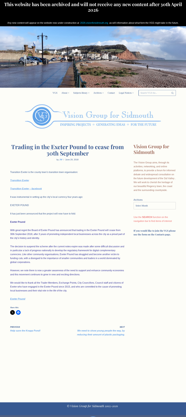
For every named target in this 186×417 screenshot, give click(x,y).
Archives (138, 200)
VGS (55, 93)
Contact (111, 93)
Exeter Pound (17, 299)
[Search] (172, 93)
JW (60, 159)
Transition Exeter (19, 180)
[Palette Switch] (152, 116)
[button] (68, 93)
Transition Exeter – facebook (26, 188)
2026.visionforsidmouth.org (94, 23)
